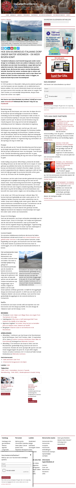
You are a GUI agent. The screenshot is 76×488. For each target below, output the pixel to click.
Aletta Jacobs (19, 441)
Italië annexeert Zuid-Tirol (11, 359)
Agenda (4, 447)
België (31, 443)
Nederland (32, 441)
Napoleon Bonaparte (22, 450)
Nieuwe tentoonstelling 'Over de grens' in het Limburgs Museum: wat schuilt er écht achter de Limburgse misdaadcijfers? (65, 125)
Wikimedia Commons (27, 341)
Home (7, 15)
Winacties (5, 452)
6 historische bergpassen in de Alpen (15, 362)
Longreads (5, 450)
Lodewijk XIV (19, 452)
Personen (26, 15)
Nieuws (8, 19)
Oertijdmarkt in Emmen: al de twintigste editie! (65, 183)
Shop (67, 15)
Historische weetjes (48, 452)
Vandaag (12, 15)
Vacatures (45, 471)
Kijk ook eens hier (35, 460)
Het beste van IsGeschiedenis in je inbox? (7, 386)
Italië (8, 365)
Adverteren (45, 469)
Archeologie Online (35, 469)
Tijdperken (33, 15)
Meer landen (33, 452)
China (30, 450)
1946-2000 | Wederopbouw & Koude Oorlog (25, 372)
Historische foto (47, 441)
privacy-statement (6, 484)
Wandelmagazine (34, 467)
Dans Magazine (33, 465)
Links (43, 473)
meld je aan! (62, 448)
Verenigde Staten (34, 447)
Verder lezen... (48, 140)
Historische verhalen (44, 15)
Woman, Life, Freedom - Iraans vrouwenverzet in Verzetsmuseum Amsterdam (64, 164)
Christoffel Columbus (21, 443)
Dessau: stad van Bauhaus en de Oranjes (64, 143)
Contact (44, 465)
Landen (19, 15)
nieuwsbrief (9, 101)
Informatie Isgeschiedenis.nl (48, 461)
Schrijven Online (34, 463)
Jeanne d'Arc (19, 447)
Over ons (45, 467)
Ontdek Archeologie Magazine (32, 386)
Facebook (4, 103)
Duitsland (32, 445)
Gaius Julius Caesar (21, 445)
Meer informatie (32, 400)
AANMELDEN (5, 394)
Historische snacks (58, 15)
